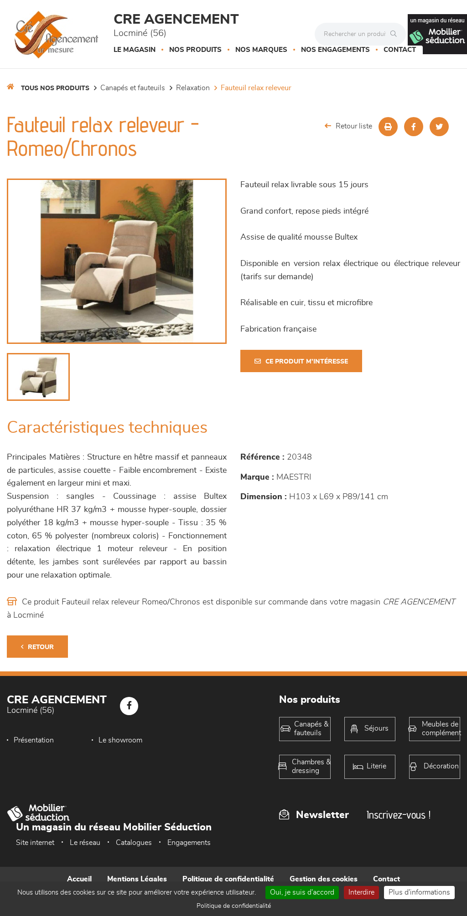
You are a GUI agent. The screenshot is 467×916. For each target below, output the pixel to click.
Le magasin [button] (135, 49)
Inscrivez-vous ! (399, 814)
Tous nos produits (55, 88)
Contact (400, 49)
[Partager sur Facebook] (413, 126)
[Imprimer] (388, 126)
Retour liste (354, 126)
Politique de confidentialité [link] (234, 906)
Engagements (189, 842)
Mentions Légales (137, 879)
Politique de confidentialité (228, 879)
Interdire (361, 892)
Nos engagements (335, 49)
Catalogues (134, 842)
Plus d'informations (419, 892)
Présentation (34, 740)
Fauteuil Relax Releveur (256, 88)
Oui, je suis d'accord (302, 892)
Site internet (35, 842)
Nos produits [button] (195, 49)
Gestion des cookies (324, 879)
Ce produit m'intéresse (306, 361)
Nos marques (261, 49)
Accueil (79, 879)
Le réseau (85, 842)
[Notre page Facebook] (129, 706)
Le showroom (120, 740)
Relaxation (193, 88)
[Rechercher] (396, 34)
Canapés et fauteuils (132, 88)
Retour (41, 647)
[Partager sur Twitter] (439, 126)
